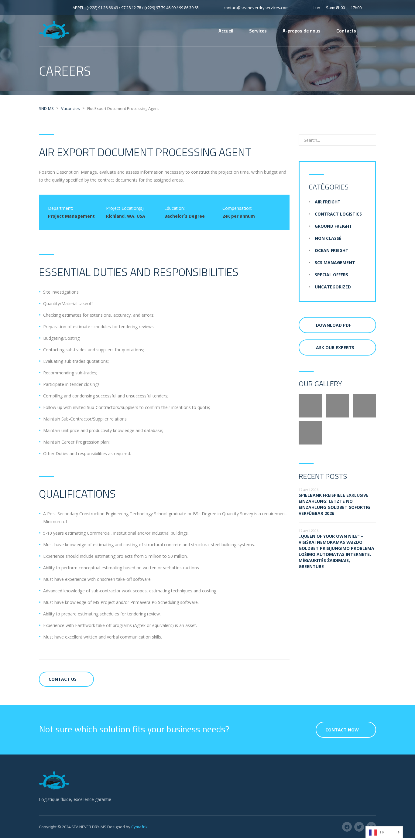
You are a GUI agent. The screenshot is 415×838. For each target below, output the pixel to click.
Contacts (346, 30)
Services (258, 30)
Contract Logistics (338, 214)
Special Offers (331, 275)
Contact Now (342, 730)
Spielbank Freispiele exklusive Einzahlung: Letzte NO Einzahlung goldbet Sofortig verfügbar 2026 (334, 504)
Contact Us (63, 679)
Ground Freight (333, 226)
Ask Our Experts (335, 347)
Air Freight (328, 202)
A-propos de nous (302, 30)
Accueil (225, 30)
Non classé (328, 238)
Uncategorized (333, 287)
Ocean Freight (331, 250)
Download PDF (333, 325)
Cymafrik (139, 826)
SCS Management (335, 262)
